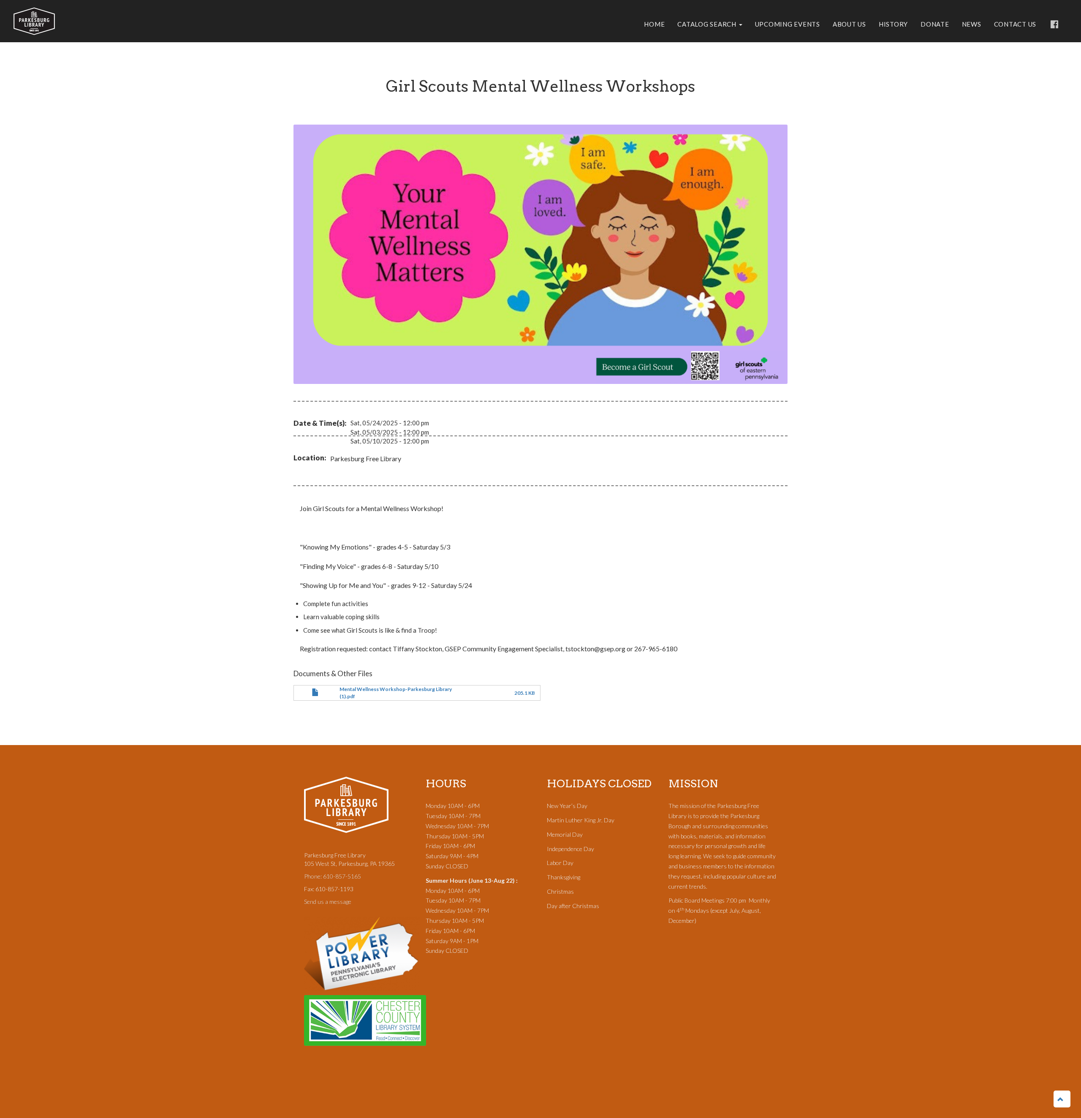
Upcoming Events (787, 24)
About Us (849, 24)
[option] (540, 254)
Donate (935, 24)
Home (654, 24)
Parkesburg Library (34, 21)
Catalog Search (707, 24)
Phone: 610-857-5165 (332, 876)
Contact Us (1015, 24)
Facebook (1054, 25)
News (971, 24)
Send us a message (327, 901)
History (893, 24)
